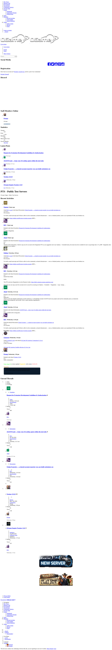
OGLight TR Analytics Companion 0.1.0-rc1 (32, 340)
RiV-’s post (9, 210)
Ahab (5, 163)
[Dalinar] (5, 250)
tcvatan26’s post (10, 340)
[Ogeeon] (5, 204)
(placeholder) (10, 633)
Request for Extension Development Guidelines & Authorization (24, 153)
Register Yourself (5, 74)
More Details (50, 648)
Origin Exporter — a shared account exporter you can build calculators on (27, 169)
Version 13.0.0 (8, 177)
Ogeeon (6, 207)
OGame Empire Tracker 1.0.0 (13, 185)
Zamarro (6, 337)
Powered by (8, 599)
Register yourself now (19, 71)
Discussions (12, 464)
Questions (12, 392)
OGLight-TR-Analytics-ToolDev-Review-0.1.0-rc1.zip (17, 347)
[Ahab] (5, 234)
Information (12, 428)
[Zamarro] (5, 334)
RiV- (5, 155)
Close (54, 648)
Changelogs (12, 502)
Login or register (8, 30)
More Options (7, 53)
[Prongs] (5, 351)
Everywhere (3, 44)
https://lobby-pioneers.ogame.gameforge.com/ (42, 282)
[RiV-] (5, 222)
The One (6, 142)
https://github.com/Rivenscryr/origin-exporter (21, 218)
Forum (5, 49)
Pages (5, 51)
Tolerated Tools (13, 535)
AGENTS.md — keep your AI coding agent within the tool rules (24, 161)
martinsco (12, 532)
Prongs (6, 118)
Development (13, 402)
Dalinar (6, 253)
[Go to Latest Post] (8, 414)
